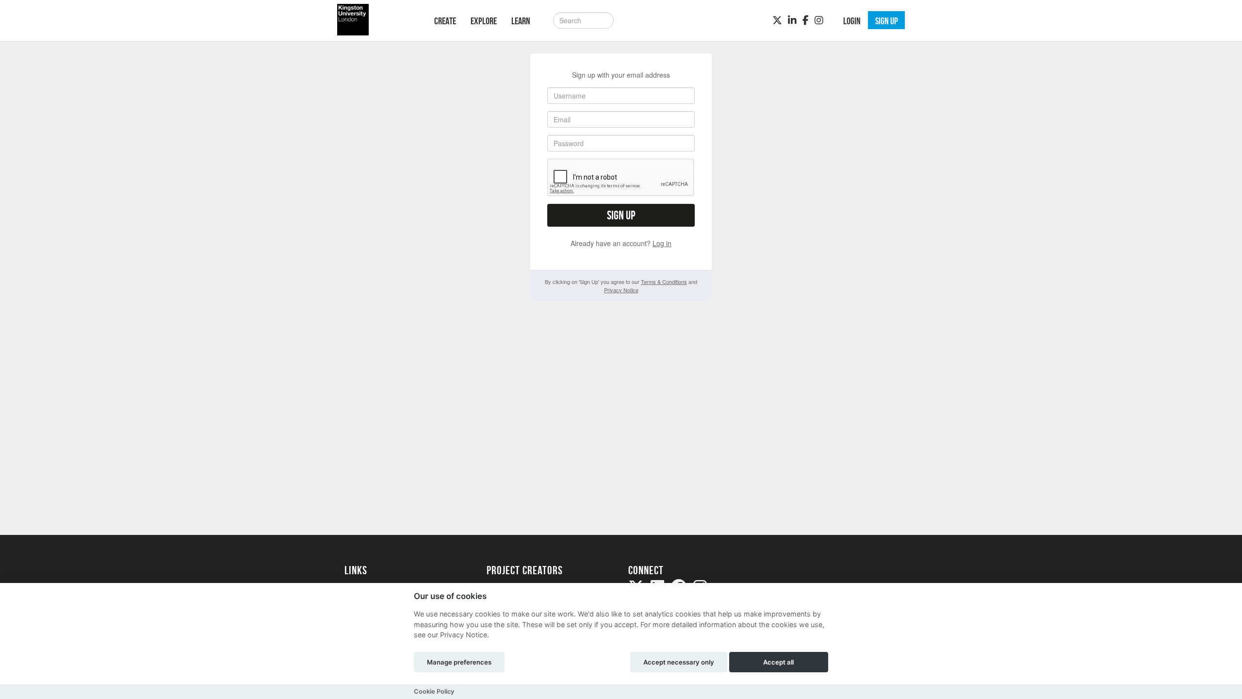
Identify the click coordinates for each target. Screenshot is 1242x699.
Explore (484, 21)
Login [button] (852, 21)
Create (445, 21)
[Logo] (376, 19)
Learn (520, 21)
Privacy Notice (621, 290)
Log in (662, 243)
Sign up (621, 215)
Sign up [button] (886, 21)
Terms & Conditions (664, 281)
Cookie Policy (434, 691)
